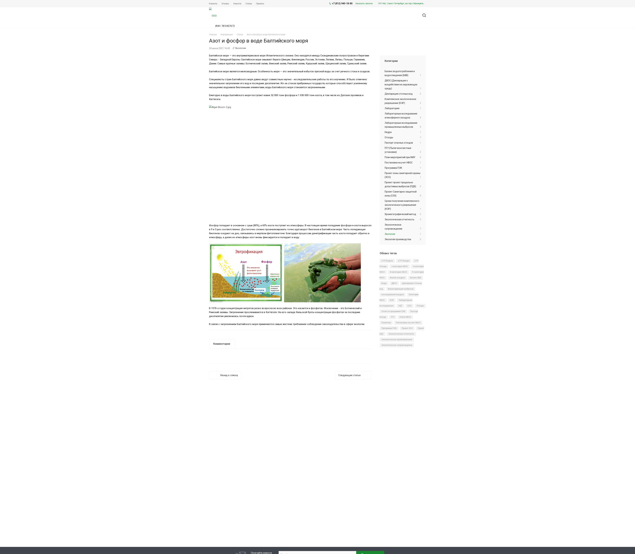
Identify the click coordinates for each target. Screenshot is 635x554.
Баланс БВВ (415, 278)
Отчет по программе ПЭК (393, 311)
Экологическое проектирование (396, 339)
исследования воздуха (392, 294)
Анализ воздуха (397, 278)
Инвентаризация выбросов (401, 289)
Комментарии (221, 343)
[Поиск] (422, 15)
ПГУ (393, 317)
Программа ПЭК (389, 328)
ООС (409, 306)
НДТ (400, 306)
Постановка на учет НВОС (408, 322)
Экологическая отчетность (401, 334)
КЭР (392, 300)
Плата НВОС (405, 317)
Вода (383, 283)
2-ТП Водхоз (387, 261)
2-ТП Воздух (403, 261)
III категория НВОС (398, 272)
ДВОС (394, 283)
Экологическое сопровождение (396, 345)
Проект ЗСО (407, 328)
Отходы (420, 306)
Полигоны (386, 322)
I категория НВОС (400, 266)
